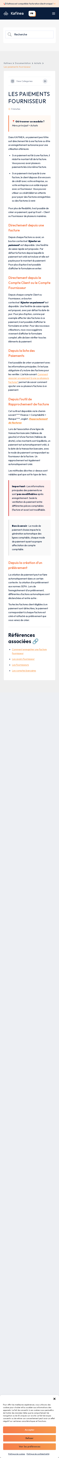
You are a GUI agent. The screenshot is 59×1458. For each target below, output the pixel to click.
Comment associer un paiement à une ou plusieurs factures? (28, 378)
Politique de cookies (16, 1454)
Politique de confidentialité (38, 1454)
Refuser (29, 1438)
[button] (54, 1398)
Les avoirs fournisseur (23, 658)
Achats (37, 63)
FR (31, 13)
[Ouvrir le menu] (53, 13)
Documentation (23, 63)
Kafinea (8, 63)
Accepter (29, 1429)
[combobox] (32, 13)
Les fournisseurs (20, 664)
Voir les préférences (29, 1446)
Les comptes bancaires (24, 670)
